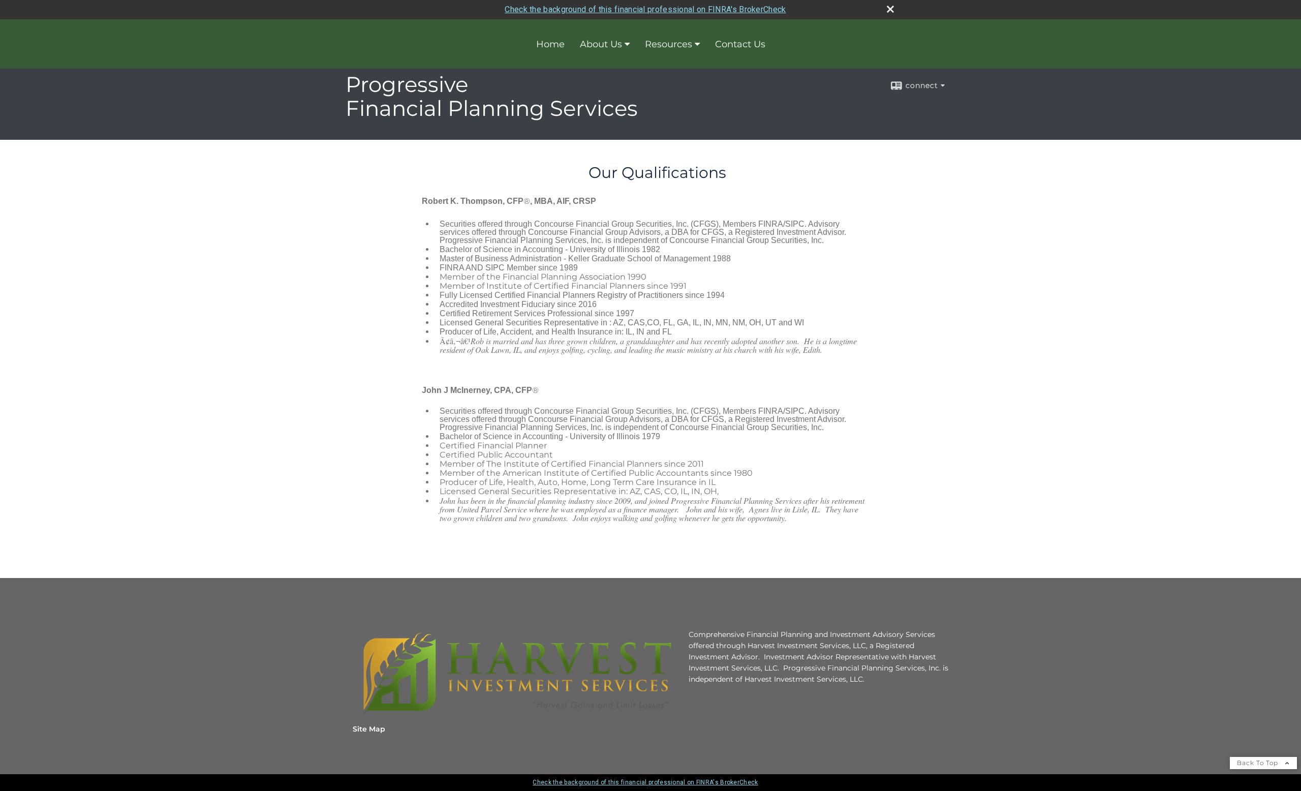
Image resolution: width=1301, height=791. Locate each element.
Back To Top (1258, 763)
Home (550, 44)
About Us (601, 44)
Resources (668, 44)
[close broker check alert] (890, 9)
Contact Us (740, 44)
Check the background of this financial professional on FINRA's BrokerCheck (645, 9)
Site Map (369, 729)
